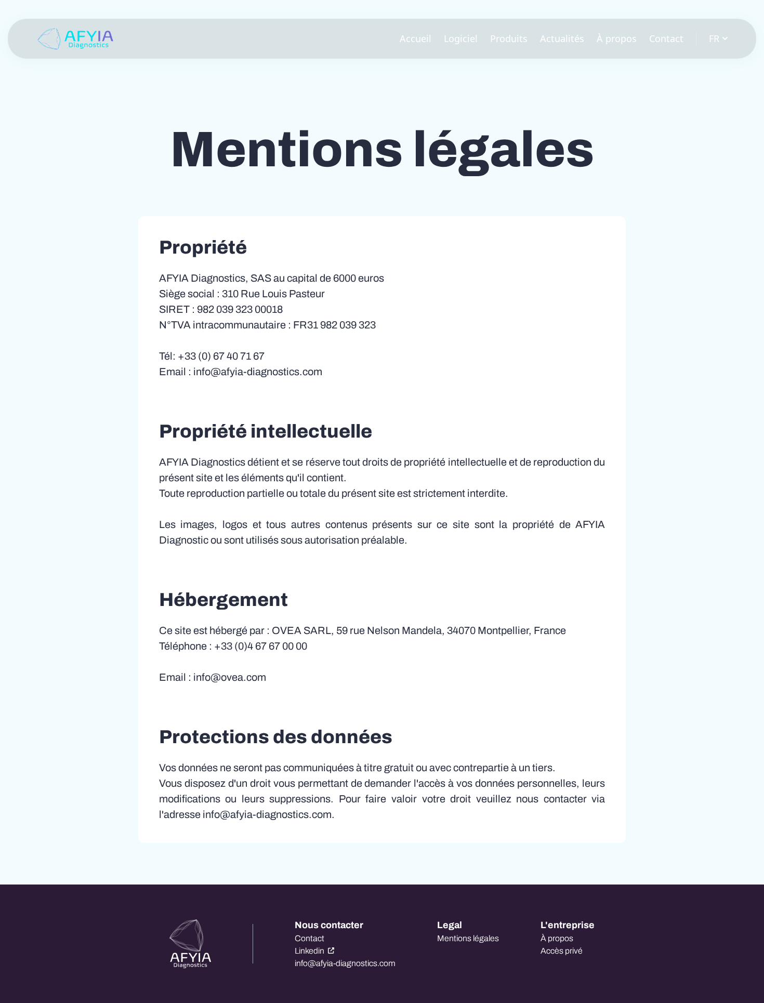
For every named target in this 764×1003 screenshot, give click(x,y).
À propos (617, 38)
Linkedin (310, 950)
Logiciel (461, 38)
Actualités (562, 38)
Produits (509, 38)
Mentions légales (468, 938)
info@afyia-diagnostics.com (345, 963)
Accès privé (562, 950)
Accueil (415, 38)
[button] (75, 39)
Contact (666, 38)
